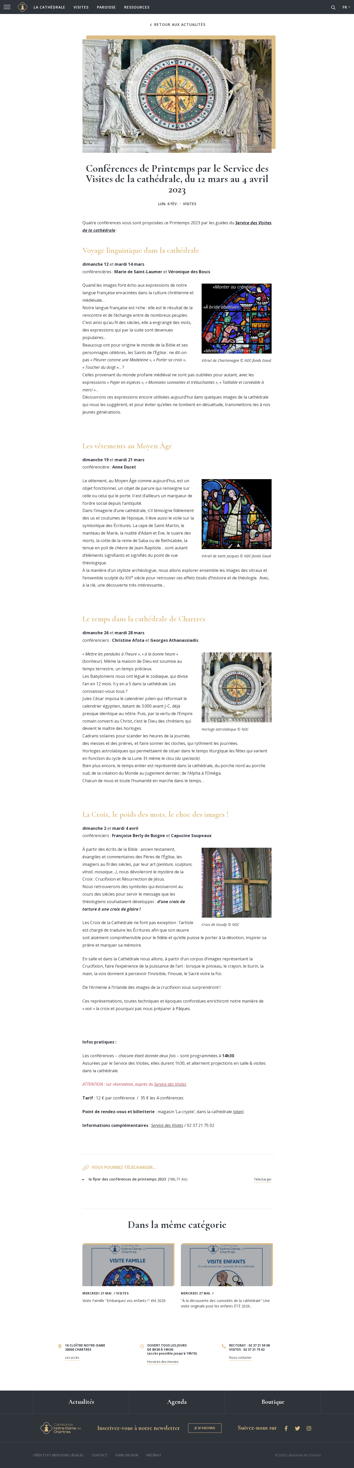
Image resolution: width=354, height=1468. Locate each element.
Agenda (177, 1402)
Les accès (72, 1357)
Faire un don (127, 1455)
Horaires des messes (162, 1361)
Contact (100, 1455)
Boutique (272, 1402)
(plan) (238, 1111)
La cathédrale (49, 7)
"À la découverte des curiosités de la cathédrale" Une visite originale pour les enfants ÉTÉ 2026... (225, 1303)
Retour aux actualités (179, 24)
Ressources (137, 7)
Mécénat (153, 1455)
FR (345, 7)
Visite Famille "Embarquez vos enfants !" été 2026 (124, 1300)
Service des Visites (167, 1125)
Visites (81, 7)
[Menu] (7, 7)
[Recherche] (333, 7)
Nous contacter (240, 1357)
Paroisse (106, 7)
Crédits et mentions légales (58, 1455)
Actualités (81, 1402)
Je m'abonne (205, 1428)
